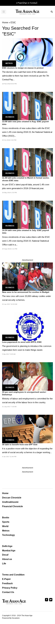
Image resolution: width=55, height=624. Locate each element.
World (5, 526)
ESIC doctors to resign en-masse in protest (23, 68)
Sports (5, 522)
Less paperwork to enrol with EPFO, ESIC (22, 342)
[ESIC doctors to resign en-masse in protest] (27, 52)
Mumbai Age (8, 550)
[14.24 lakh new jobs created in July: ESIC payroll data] (27, 215)
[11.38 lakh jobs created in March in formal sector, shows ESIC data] (27, 162)
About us (7, 559)
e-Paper (19, 3)
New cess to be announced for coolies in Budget (25, 292)
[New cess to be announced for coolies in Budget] (27, 276)
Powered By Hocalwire (11, 618)
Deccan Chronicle (11, 497)
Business (10, 117)
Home (5, 493)
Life (4, 563)
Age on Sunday (30, 3)
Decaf (5, 555)
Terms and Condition (13, 574)
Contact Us (8, 592)
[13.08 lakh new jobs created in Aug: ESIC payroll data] (27, 106)
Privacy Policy (9, 588)
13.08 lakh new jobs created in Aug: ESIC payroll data (25, 122)
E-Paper (6, 579)
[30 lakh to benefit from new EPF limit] (27, 429)
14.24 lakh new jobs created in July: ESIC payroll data (25, 231)
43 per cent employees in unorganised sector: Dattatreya (24, 393)
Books (5, 517)
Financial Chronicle (12, 506)
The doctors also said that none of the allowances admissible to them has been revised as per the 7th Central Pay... (25, 76)
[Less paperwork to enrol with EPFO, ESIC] (27, 326)
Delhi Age (7, 546)
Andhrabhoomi (10, 502)
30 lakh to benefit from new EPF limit (19, 444)
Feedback (7, 583)
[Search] (52, 12)
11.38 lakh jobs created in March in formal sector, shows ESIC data (25, 179)
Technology (8, 535)
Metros (9, 63)
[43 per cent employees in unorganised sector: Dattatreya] (27, 376)
